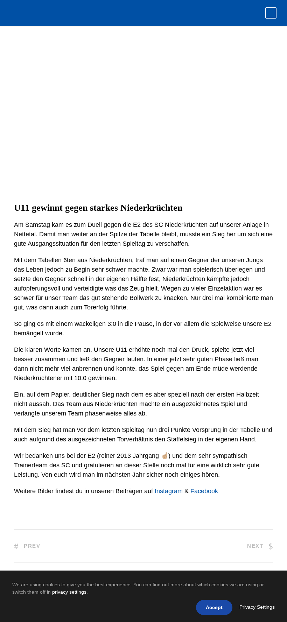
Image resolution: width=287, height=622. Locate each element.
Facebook (204, 491)
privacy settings (69, 592)
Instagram (169, 491)
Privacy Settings (257, 607)
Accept (214, 607)
